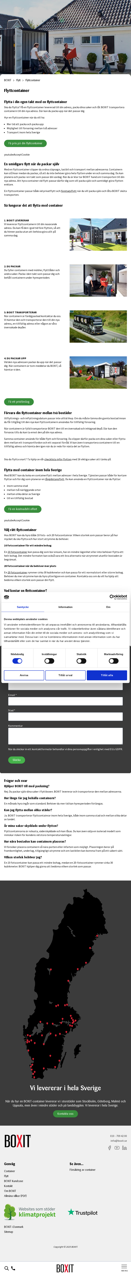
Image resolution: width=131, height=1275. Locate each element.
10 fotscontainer (17, 552)
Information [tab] (65, 607)
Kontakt (8, 1186)
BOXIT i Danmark (13, 1227)
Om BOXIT (10, 1191)
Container (9, 1171)
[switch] (49, 661)
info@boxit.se (119, 1140)
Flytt (6, 1176)
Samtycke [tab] (23, 607)
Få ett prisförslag (19, 401)
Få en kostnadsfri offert (23, 509)
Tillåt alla (107, 675)
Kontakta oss (65, 1113)
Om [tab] (108, 607)
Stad (11, 710)
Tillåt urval (65, 675)
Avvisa (24, 675)
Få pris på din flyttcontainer (25, 143)
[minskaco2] (33, 1212)
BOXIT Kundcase (13, 1181)
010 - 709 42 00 (118, 1136)
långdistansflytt (54, 479)
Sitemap (8, 1231)
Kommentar (15, 725)
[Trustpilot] (97, 1212)
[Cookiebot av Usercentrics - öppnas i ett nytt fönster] (112, 597)
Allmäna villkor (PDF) (15, 1196)
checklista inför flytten (57, 459)
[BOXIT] (65, 1268)
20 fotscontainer (17, 572)
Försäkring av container (82, 1169)
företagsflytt (69, 191)
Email (12, 695)
